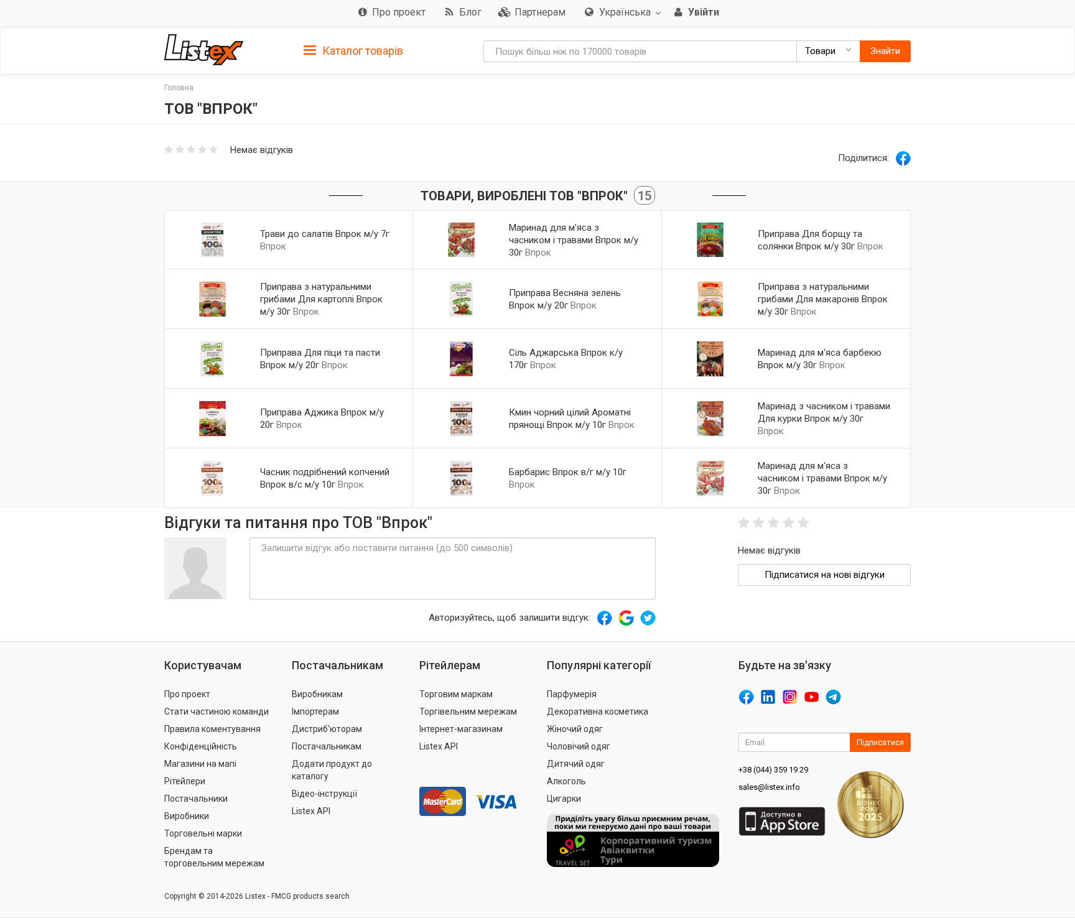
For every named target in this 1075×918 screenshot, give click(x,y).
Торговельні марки (203, 833)
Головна (178, 87)
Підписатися (880, 742)
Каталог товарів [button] (361, 50)
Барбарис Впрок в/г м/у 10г (567, 472)
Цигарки (564, 799)
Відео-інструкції (324, 794)
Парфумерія (572, 694)
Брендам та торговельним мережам (214, 857)
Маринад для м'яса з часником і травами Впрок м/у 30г (573, 240)
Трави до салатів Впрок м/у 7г (324, 233)
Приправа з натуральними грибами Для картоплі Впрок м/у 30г (321, 299)
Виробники (186, 816)
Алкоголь (566, 781)
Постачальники (196, 799)
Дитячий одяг (576, 764)
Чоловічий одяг (578, 746)
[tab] (353, 50)
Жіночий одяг (575, 729)
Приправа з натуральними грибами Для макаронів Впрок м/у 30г (823, 299)
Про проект (187, 694)
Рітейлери (184, 781)
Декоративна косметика (597, 711)
